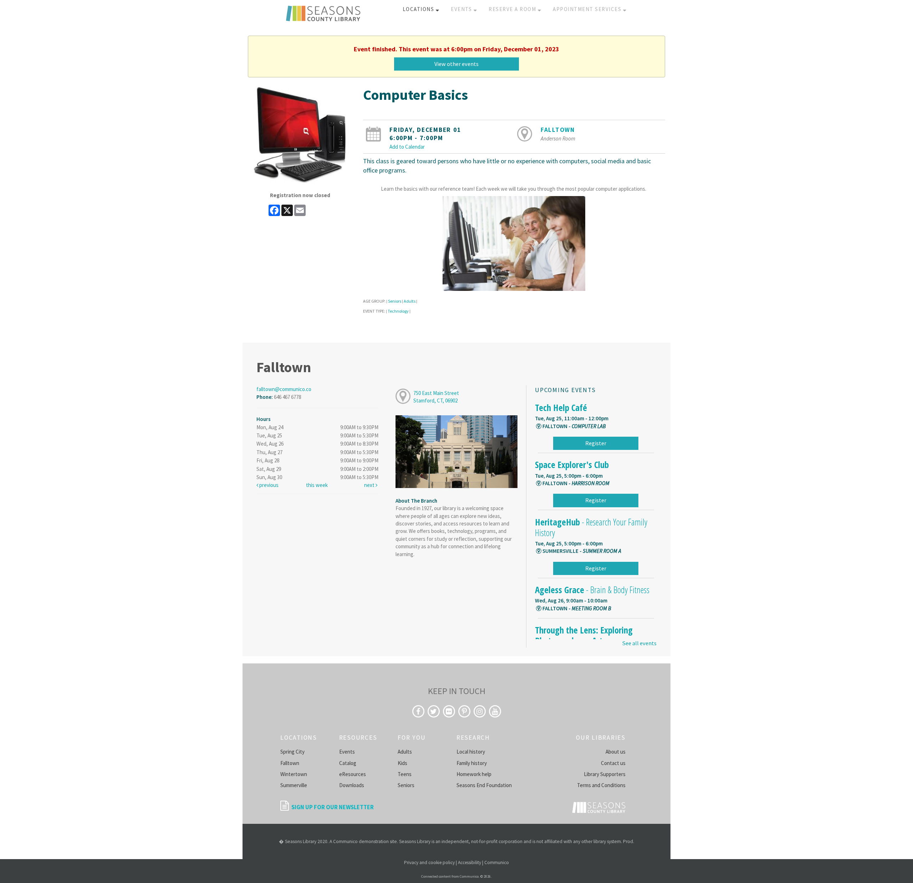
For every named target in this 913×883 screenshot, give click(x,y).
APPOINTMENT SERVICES (588, 9)
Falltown (558, 130)
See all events (639, 643)
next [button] (370, 485)
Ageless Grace (592, 590)
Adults (409, 301)
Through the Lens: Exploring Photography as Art (584, 635)
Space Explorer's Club (572, 464)
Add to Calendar (407, 146)
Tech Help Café (561, 407)
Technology (398, 311)
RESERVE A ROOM (513, 9)
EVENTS (462, 9)
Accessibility (469, 862)
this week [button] (317, 485)
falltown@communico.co (283, 389)
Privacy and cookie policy (429, 862)
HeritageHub (591, 527)
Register (595, 443)
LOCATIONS (419, 9)
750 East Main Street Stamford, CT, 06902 (436, 397)
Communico (496, 862)
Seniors (394, 301)
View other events (456, 63)
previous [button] (268, 485)
